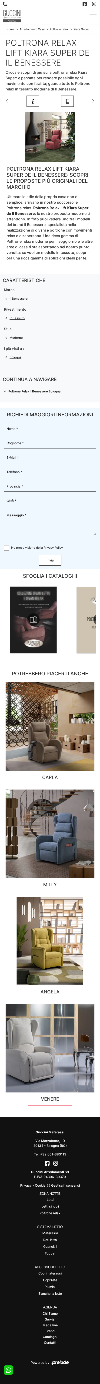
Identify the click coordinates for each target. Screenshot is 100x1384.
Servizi (50, 1319)
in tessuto (17, 318)
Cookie (40, 1185)
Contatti (50, 1342)
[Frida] (90, 101)
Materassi (50, 1233)
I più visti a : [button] (14, 348)
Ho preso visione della (37, 547)
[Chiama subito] (5, 4)
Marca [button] (9, 290)
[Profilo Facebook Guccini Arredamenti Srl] (85, 4)
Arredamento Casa (32, 29)
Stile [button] (8, 329)
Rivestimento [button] (15, 309)
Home (10, 29)
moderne (16, 337)
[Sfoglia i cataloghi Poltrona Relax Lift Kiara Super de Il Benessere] (67, 101)
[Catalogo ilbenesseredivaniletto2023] (33, 619)
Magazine (50, 1325)
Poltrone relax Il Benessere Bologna (34, 391)
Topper (50, 1253)
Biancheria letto (50, 1293)
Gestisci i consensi (65, 1185)
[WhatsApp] (8, 1370)
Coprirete (50, 1280)
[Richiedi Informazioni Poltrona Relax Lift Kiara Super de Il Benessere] (33, 101)
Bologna (15, 357)
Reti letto (50, 1240)
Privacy (26, 1185)
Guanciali (50, 1246)
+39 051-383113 (53, 1154)
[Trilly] (9, 101)
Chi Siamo (50, 1313)
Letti (50, 1199)
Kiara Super (81, 29)
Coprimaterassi (50, 1273)
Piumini (50, 1287)
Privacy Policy (53, 547)
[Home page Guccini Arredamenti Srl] (12, 16)
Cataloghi (50, 1337)
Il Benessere (19, 298)
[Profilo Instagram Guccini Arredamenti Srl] (94, 4)
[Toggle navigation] (93, 16)
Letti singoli (50, 1206)
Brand (50, 1331)
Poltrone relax (59, 29)
